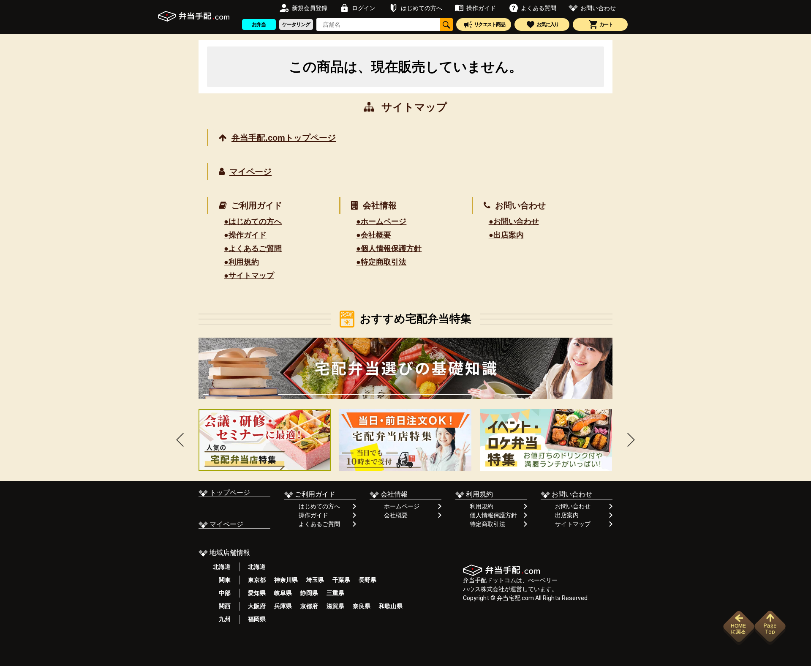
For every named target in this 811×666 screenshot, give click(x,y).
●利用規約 (241, 262)
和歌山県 (391, 606)
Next (631, 440)
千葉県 (341, 579)
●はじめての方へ (253, 221)
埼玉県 (315, 579)
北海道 (222, 566)
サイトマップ (573, 524)
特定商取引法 (487, 524)
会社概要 (396, 515)
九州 (222, 619)
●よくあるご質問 (253, 248)
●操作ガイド (245, 235)
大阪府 (257, 606)
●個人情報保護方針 (389, 248)
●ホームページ (381, 221)
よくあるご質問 (319, 524)
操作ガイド (313, 515)
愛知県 (257, 593)
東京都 (257, 579)
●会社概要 (373, 235)
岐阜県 (283, 593)
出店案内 (567, 515)
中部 (222, 593)
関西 (222, 606)
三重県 (335, 593)
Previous (180, 440)
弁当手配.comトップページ (283, 137)
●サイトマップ (249, 275)
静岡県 (309, 593)
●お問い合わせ (514, 221)
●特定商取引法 (381, 262)
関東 (222, 579)
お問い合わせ (573, 506)
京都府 (309, 606)
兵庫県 (283, 606)
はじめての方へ (319, 506)
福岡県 (257, 619)
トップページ (229, 492)
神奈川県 (286, 579)
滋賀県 (335, 606)
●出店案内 (506, 235)
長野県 (367, 579)
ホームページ (401, 506)
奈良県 (361, 606)
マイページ (250, 171)
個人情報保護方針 (493, 515)
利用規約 (481, 506)
